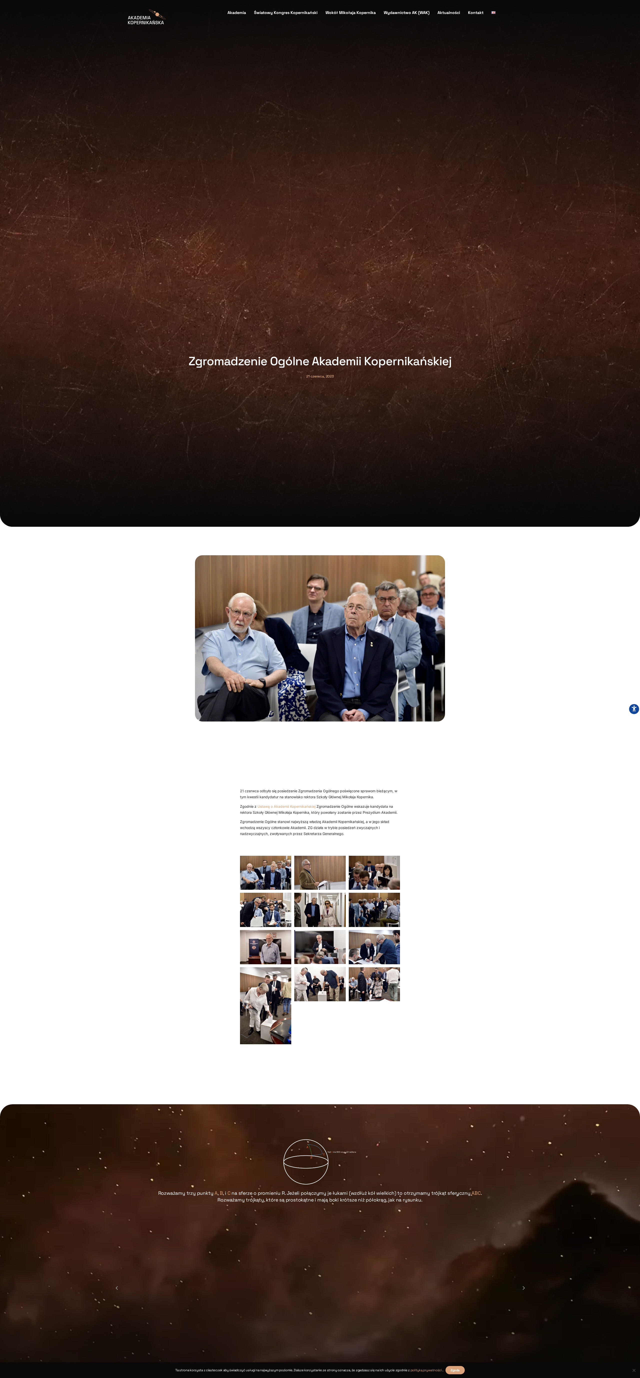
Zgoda (455, 1370)
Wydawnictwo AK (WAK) (407, 12)
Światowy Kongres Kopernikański (286, 12)
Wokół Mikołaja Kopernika (351, 12)
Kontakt (476, 12)
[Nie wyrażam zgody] (633, 1370)
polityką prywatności (426, 1370)
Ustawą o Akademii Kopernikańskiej (287, 806)
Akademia (237, 12)
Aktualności (449, 12)
